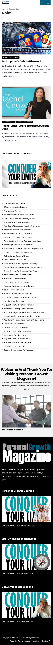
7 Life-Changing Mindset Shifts (18, 274)
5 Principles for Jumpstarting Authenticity (23, 267)
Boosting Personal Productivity (18, 244)
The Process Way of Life (15, 203)
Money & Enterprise (10, 58)
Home (4, 9)
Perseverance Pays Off (14, 346)
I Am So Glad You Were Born (16, 327)
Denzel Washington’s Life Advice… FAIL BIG (22, 316)
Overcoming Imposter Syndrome (19, 286)
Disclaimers (36, 641)
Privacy (27, 641)
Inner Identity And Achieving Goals (19, 218)
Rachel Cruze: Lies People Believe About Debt (25, 127)
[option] (26, 413)
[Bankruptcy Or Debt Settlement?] (26, 38)
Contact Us (46, 641)
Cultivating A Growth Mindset (17, 256)
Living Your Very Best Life (15, 335)
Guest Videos (8, 122)
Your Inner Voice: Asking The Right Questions (24, 320)
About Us (13, 641)
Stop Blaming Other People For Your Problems (24, 312)
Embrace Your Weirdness (15, 323)
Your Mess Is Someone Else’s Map (19, 214)
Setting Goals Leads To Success (18, 350)
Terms (20, 641)
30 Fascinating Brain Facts (15, 207)
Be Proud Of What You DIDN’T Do (18, 233)
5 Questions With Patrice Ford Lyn (19, 305)
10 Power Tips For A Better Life (17, 342)
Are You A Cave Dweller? (15, 278)
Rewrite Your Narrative (14, 289)
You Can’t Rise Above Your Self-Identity (22, 226)
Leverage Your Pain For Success (18, 237)
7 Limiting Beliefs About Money (17, 229)
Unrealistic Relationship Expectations (20, 297)
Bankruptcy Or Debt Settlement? (21, 61)
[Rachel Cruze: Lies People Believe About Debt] (26, 102)
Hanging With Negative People (18, 252)
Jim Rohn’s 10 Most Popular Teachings (21, 263)
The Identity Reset (12, 211)
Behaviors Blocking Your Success (18, 308)
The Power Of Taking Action (16, 282)
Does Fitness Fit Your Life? (15, 259)
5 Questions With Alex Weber (17, 338)
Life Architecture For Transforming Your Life (23, 248)
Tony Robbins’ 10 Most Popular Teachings (22, 241)
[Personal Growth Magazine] (26, 453)
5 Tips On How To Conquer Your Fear (20, 271)
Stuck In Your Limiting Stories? (17, 222)
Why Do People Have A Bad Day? (18, 293)
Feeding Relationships (14, 301)
